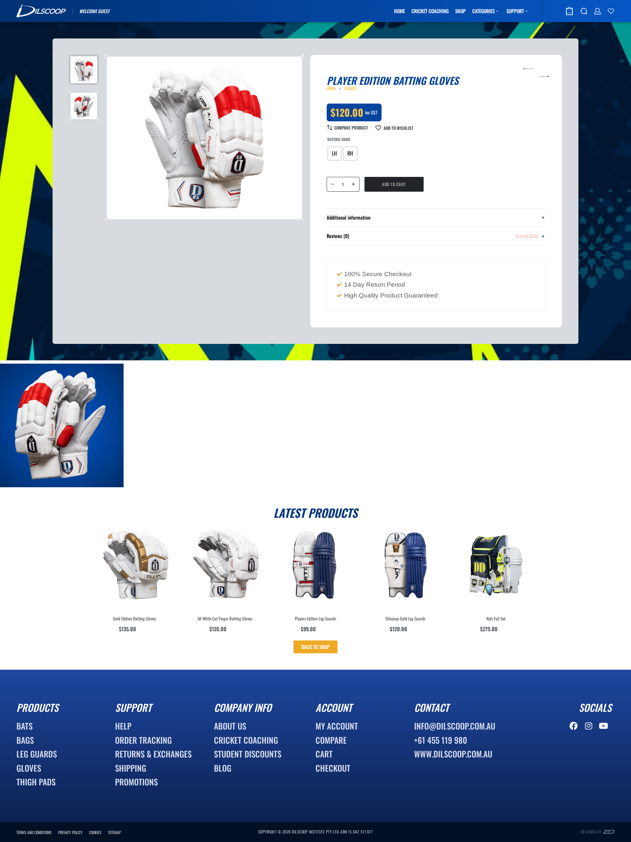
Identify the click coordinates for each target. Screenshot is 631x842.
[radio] (334, 153)
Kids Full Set (495, 618)
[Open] (611, 11)
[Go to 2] (84, 106)
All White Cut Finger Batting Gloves (225, 618)
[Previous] (123, 138)
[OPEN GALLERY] (204, 138)
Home (331, 88)
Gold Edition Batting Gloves (134, 618)
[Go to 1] (84, 69)
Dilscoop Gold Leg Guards (406, 618)
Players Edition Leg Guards (315, 618)
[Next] (286, 138)
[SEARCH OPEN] (584, 11)
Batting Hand (338, 139)
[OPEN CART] (569, 11)
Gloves (350, 88)
